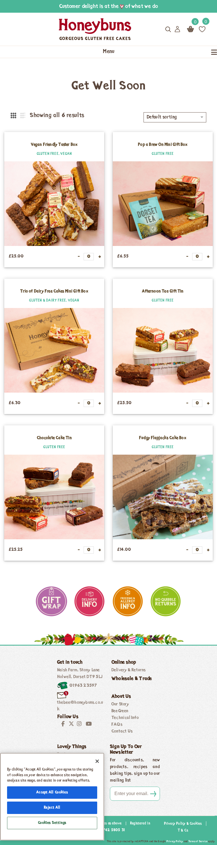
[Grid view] (14, 116)
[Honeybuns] (75, 29)
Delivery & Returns (128, 670)
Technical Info (125, 718)
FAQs (117, 724)
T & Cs (183, 830)
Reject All (52, 807)
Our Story (120, 704)
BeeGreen (120, 711)
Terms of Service (197, 841)
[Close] (97, 761)
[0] (202, 29)
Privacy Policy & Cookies (183, 824)
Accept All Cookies (52, 792)
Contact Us (122, 731)
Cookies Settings (52, 823)
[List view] (22, 116)
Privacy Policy (174, 841)
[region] (52, 796)
